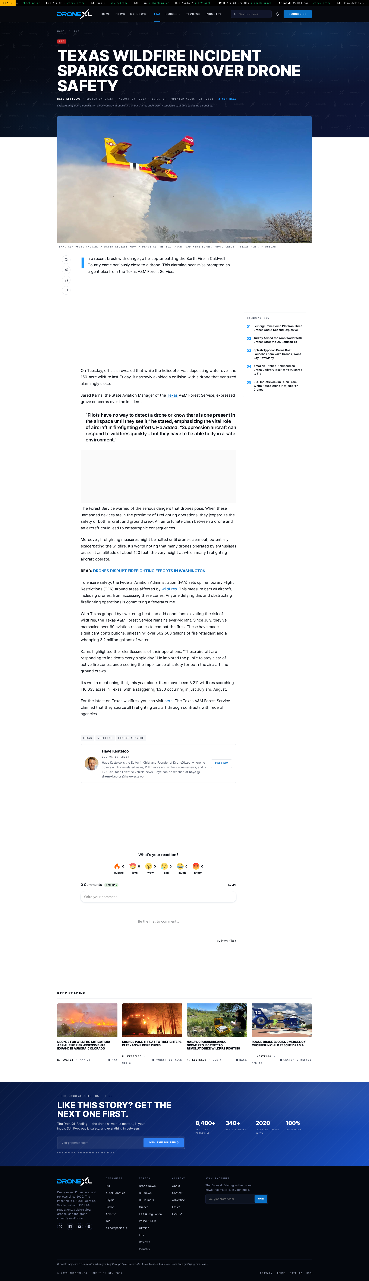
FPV (141, 1235)
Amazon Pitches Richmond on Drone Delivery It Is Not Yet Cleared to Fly (277, 369)
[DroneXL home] (74, 14)
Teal (108, 1221)
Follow (221, 763)
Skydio (110, 1200)
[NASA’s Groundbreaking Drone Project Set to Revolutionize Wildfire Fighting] (217, 1020)
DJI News (138, 14)
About (176, 1186)
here (168, 701)
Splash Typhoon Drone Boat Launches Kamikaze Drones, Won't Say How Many (277, 354)
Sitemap (296, 1273)
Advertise (178, 1200)
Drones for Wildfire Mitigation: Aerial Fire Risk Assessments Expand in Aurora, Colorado (83, 1045)
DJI (108, 1186)
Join (261, 1198)
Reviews (193, 14)
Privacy (266, 1273)
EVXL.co (107, 772)
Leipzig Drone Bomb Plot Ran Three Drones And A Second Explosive (277, 328)
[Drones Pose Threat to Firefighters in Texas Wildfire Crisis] (152, 1020)
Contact (177, 1193)
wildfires (169, 589)
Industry (214, 14)
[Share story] (66, 270)
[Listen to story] (66, 280)
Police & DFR (147, 1221)
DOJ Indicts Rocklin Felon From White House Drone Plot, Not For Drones (275, 385)
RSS (309, 1273)
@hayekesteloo (133, 776)
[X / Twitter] (60, 1226)
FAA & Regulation (150, 1214)
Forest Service (131, 738)
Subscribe (297, 14)
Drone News (147, 1186)
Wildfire (105, 738)
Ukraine (144, 1228)
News (120, 14)
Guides (171, 14)
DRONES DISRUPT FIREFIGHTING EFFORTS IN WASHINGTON (149, 571)
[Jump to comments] (66, 290)
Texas (172, 395)
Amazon (111, 1214)
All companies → (116, 1228)
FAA (157, 14)
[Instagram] (88, 1226)
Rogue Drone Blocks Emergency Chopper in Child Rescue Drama (279, 1043)
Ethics (176, 1207)
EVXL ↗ (177, 1214)
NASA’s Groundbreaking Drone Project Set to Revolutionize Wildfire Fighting (213, 1045)
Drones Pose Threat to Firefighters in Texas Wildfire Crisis (152, 1043)
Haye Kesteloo (115, 751)
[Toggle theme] (277, 14)
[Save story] (66, 259)
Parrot (110, 1207)
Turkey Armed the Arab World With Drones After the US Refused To (277, 340)
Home (105, 14)
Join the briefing (163, 1142)
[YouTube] (79, 1226)
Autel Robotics (115, 1193)
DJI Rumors (146, 1200)
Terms (281, 1273)
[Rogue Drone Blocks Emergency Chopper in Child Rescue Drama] (282, 1020)
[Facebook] (70, 1226)
